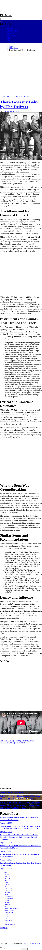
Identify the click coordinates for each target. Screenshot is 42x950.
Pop (9, 38)
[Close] (1, 947)
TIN (6, 918)
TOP (6, 922)
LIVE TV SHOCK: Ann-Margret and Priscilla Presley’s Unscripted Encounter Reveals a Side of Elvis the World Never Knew (20, 805)
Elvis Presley (9, 888)
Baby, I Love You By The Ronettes (12, 743)
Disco (9, 40)
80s (5, 872)
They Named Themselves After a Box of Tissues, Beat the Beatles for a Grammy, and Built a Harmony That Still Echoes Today (19, 837)
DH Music (6, 15)
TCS (6, 916)
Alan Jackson (9, 876)
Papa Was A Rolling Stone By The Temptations (17, 741)
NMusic (7, 904)
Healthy (7, 892)
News (6, 902)
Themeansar (35, 943)
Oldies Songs (13, 31)
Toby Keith (8, 920)
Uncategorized (9, 924)
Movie (6, 900)
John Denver (9, 896)
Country (10, 33)
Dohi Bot (6, 111)
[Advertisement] (21, 73)
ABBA (7, 874)
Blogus (26, 943)
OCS (6, 906)
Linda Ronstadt (9, 898)
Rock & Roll (12, 35)
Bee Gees (7, 880)
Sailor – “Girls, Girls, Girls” (12, 792)
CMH (6, 882)
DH (5, 886)
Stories (6, 914)
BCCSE (7, 878)
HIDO (6, 894)
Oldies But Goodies (22, 96)
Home (9, 28)
